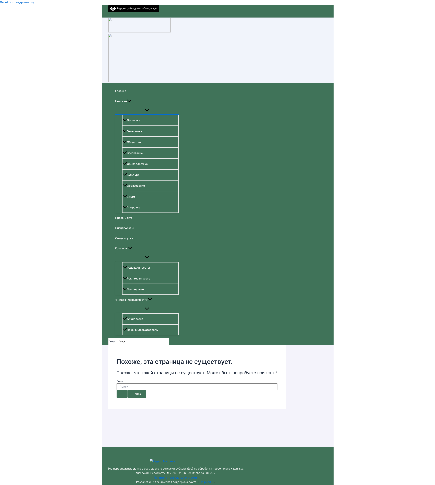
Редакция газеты (138, 267)
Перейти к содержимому (17, 2)
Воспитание (135, 153)
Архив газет (135, 319)
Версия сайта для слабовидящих (137, 8)
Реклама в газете (138, 278)
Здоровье (133, 207)
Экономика (134, 131)
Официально (135, 289)
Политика (133, 120)
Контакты (121, 248)
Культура (133, 174)
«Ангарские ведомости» (131, 299)
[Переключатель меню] (147, 110)
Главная (120, 91)
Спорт (131, 196)
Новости (121, 101)
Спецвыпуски (124, 238)
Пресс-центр (124, 217)
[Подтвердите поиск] (122, 394)
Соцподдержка (137, 164)
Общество (134, 142)
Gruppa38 (206, 482)
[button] (129, 101)
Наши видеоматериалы (142, 329)
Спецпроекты (124, 228)
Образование (136, 185)
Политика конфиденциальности (175, 477)
